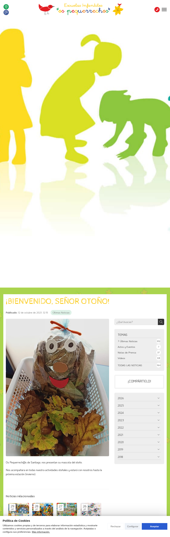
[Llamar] (157, 9)
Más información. (41, 532)
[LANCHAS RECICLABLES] (42, 510)
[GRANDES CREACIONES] (91, 510)
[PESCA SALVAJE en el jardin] (66, 510)
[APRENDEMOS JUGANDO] (18, 510)
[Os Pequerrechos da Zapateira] (81, 9)
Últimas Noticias (61, 312)
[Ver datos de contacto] (6, 6)
